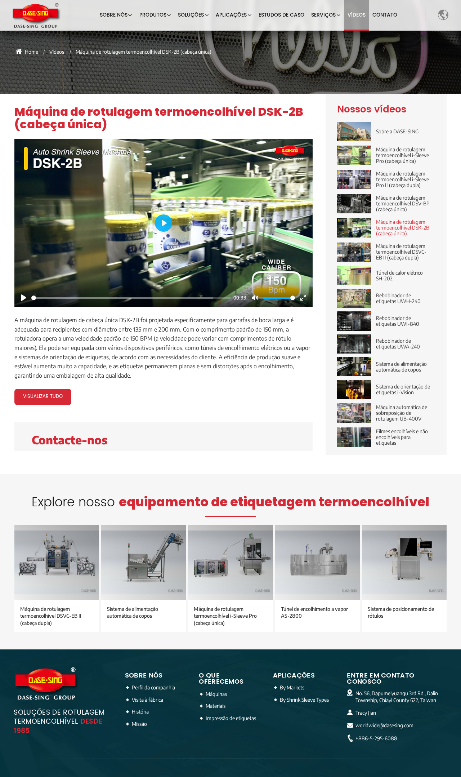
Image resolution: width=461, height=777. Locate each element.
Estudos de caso (281, 15)
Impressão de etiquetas (231, 718)
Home (31, 52)
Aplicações (294, 675)
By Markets (292, 687)
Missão (139, 723)
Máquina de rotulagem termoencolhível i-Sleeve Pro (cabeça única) (225, 615)
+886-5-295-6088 (376, 738)
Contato (384, 15)
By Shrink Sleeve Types (304, 699)
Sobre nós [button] (113, 15)
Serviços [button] (323, 15)
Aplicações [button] (231, 15)
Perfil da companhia (153, 687)
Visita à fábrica (147, 699)
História (140, 711)
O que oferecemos (221, 678)
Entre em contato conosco (380, 678)
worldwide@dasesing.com (384, 725)
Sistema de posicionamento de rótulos (401, 612)
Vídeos (357, 15)
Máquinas (216, 694)
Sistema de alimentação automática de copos (132, 612)
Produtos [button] (152, 15)
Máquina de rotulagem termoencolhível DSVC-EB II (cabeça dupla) (50, 615)
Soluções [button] (191, 15)
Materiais (215, 705)
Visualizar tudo (43, 396)
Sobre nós (144, 675)
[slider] (131, 297)
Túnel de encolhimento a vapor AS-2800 (314, 612)
